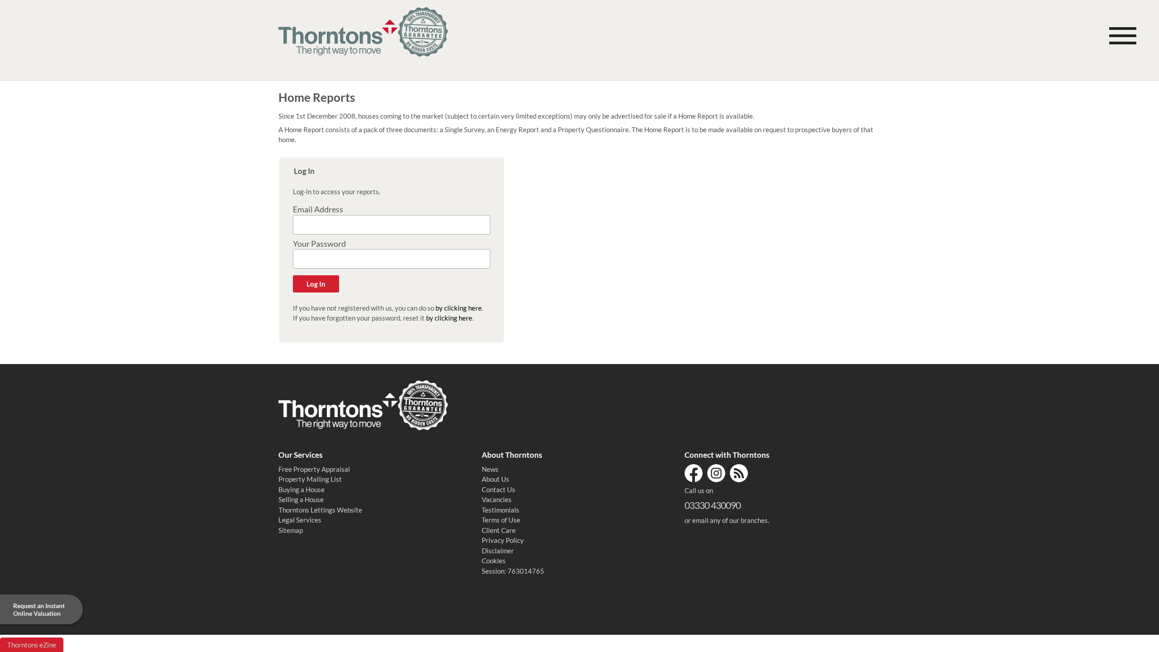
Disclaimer (498, 551)
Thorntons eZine (31, 645)
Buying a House (301, 489)
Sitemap (290, 530)
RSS (739, 473)
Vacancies (497, 499)
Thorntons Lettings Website (320, 510)
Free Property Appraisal (314, 469)
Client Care (499, 530)
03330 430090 (713, 505)
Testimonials (500, 510)
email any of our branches (730, 520)
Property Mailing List (310, 479)
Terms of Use (501, 520)
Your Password (319, 244)
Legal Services (299, 520)
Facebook (694, 473)
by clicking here (459, 308)
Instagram (716, 473)
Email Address (318, 209)
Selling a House (301, 499)
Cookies (494, 560)
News (490, 469)
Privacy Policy (503, 540)
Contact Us (498, 489)
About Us (495, 479)
